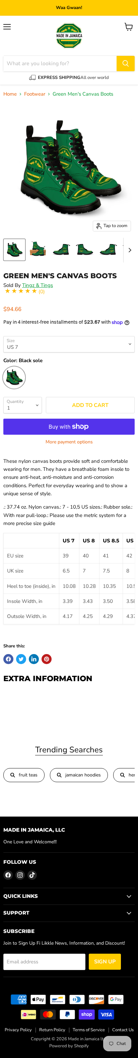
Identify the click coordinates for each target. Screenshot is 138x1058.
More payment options (69, 442)
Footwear (34, 94)
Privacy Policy (18, 1030)
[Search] (126, 63)
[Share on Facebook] (8, 659)
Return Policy (52, 1030)
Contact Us (123, 1030)
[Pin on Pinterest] (47, 659)
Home (10, 94)
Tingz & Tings (37, 285)
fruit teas (28, 775)
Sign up (105, 961)
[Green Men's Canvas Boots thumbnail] (14, 249)
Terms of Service (89, 1030)
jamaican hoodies (83, 775)
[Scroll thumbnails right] (128, 250)
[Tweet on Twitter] (21, 659)
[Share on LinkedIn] (34, 659)
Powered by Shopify (69, 1046)
